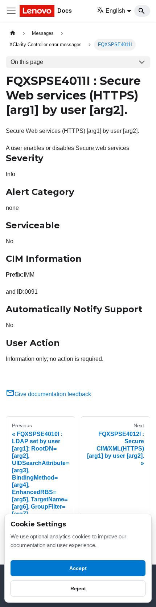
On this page (27, 62)
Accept (78, 568)
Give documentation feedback (53, 394)
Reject (78, 588)
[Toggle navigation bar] (11, 10)
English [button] (115, 11)
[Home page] (13, 33)
